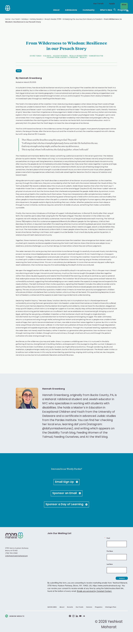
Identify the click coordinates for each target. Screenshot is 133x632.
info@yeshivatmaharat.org (16, 556)
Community (89, 11)
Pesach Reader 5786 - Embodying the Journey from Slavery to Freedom (74, 19)
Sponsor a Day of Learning (65, 504)
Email (108, 538)
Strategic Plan (110, 607)
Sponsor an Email (64, 493)
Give (124, 5)
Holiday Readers (36, 19)
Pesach (83, 57)
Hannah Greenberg (30, 78)
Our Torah (98, 4)
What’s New (106, 10)
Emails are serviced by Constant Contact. (94, 591)
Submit (122, 578)
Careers (89, 607)
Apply (112, 4)
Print (18, 71)
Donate (70, 607)
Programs (123, 11)
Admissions (71, 11)
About (56, 10)
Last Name (110, 564)
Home (7, 19)
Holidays (24, 19)
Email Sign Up (64, 482)
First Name (110, 551)
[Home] (7, 8)
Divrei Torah (35, 56)
